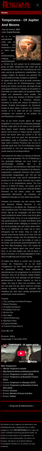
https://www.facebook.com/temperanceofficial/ (21, 371)
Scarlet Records (13, 32)
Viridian (13, 396)
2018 (18, 29)
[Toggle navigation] (37, 5)
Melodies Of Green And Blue (21, 393)
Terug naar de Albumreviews (21, 406)
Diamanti (13, 391)
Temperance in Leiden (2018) (21, 374)
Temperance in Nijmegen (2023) (23, 382)
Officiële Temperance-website (14, 369)
